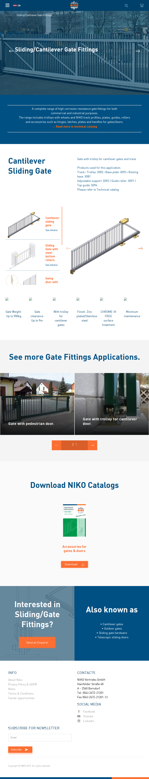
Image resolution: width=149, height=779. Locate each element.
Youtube (87, 716)
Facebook (88, 711)
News (11, 689)
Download (71, 564)
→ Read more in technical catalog (74, 126)
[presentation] (11, 51)
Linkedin (88, 721)
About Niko (15, 680)
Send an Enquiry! (37, 642)
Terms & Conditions (21, 693)
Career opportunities (21, 698)
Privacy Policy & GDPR (22, 684)
